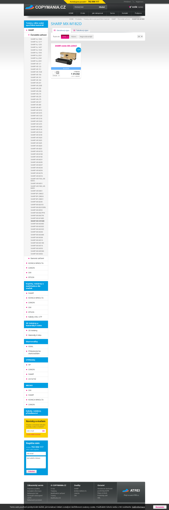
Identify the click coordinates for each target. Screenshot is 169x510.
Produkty (78, 19)
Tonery (53, 495)
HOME (71, 13)
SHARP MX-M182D (138, 19)
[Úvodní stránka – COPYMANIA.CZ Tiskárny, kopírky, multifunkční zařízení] (45, 7)
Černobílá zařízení (124, 19)
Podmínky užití (102, 495)
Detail (55, 75)
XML (98, 498)
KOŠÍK (134, 7)
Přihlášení (127, 2)
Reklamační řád (32, 493)
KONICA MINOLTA (80, 491)
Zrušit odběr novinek (33, 434)
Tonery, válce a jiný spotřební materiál (96, 19)
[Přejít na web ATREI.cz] (131, 492)
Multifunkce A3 (56, 498)
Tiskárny (54, 491)
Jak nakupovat (97, 13)
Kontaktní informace (34, 491)
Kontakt (125, 13)
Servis (112, 13)
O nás (83, 13)
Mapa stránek (102, 493)
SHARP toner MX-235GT (66, 45)
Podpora (138, 13)
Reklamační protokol (34, 500)
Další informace (138, 507)
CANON (76, 493)
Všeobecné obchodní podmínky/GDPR (104, 490)
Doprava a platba (33, 489)
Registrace (139, 2)
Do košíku (57, 72)
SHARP (113, 19)
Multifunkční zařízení (58, 493)
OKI (75, 495)
